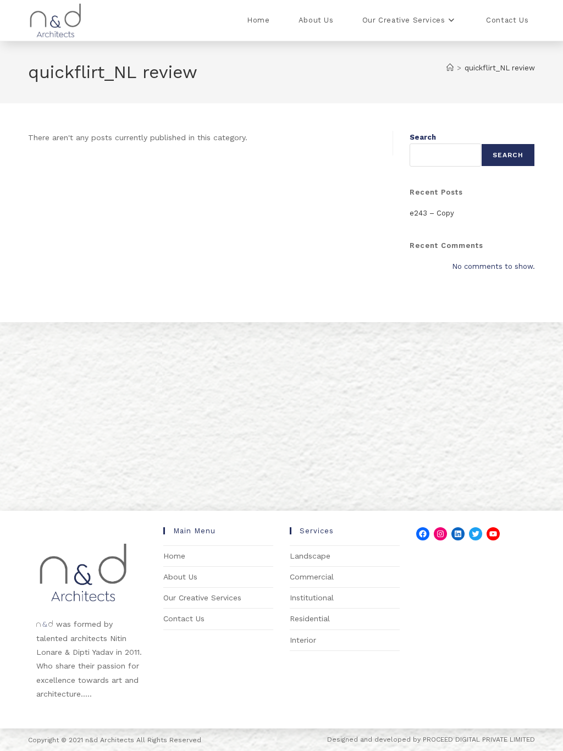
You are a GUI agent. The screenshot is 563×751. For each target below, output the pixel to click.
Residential (310, 618)
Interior (303, 640)
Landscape (310, 555)
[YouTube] (493, 533)
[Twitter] (475, 533)
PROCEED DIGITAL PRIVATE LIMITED (479, 739)
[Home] (450, 68)
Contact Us (184, 618)
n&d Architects (108, 740)
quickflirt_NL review (500, 68)
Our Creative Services (202, 597)
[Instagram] (440, 533)
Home (174, 555)
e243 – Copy (432, 213)
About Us (180, 576)
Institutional (312, 597)
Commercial (312, 576)
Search (423, 137)
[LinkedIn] (458, 533)
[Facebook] (422, 533)
